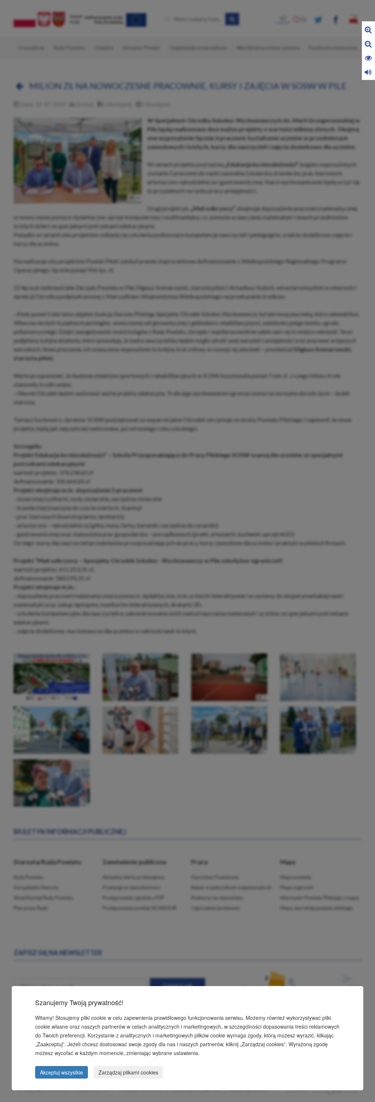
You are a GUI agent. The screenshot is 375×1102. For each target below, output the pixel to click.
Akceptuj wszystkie (61, 1072)
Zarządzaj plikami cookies (128, 1072)
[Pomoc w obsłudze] (368, 71)
